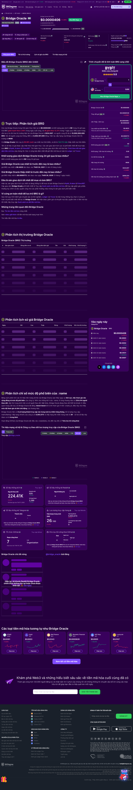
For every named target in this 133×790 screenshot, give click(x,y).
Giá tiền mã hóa (6, 754)
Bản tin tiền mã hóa (7, 719)
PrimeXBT (26, 148)
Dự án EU (63, 740)
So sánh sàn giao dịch (7, 743)
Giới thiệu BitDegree (66, 732)
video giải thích (11, 215)
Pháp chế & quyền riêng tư (100, 780)
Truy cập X (38, 488)
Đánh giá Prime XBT (66, 719)
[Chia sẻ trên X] (99, 367)
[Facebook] (102, 738)
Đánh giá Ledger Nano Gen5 (39, 757)
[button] (102, 2)
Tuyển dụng (64, 754)
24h (96, 36)
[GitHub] (119, 738)
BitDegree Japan (65, 751)
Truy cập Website (79, 510)
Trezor (77, 151)
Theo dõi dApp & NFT (7, 757)
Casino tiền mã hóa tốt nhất (9, 749)
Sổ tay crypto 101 (6, 716)
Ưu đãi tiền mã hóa (7, 730)
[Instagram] (112, 738)
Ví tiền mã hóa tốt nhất (8, 746)
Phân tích (12, 651)
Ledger (70, 151)
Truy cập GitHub (37, 532)
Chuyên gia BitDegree (67, 735)
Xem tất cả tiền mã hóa (66, 661)
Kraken (17, 148)
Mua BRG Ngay (75, 20)
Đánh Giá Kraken (65, 716)
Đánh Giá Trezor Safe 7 (37, 754)
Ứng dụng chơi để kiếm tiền (9, 732)
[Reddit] (116, 738)
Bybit (12, 148)
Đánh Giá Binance (66, 722)
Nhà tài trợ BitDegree (67, 749)
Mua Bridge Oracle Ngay (109, 96)
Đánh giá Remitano (66, 724)
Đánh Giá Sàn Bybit (66, 713)
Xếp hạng (17, 13)
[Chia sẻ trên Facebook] (104, 367)
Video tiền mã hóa (6, 727)
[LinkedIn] (105, 738)
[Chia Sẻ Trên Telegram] (113, 367)
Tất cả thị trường (24, 54)
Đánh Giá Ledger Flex (37, 751)
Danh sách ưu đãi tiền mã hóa (53, 186)
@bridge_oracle (14, 435)
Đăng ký (123, 716)
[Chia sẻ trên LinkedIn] (109, 367)
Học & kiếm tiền (6, 713)
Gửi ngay (80, 503)
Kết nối (127, 1)
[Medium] (109, 738)
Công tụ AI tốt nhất (7, 751)
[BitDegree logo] (7, 764)
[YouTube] (98, 738)
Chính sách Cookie (114, 780)
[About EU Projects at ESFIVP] (97, 755)
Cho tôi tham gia (90, 692)
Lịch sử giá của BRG (41, 54)
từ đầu (19, 218)
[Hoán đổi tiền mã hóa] (110, 84)
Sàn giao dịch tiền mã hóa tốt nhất (11, 740)
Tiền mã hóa (8, 13)
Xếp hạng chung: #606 (8, 22)
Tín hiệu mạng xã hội (60, 54)
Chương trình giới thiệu (67, 743)
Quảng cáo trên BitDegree (68, 746)
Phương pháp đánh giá (67, 738)
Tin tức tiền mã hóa (12, 211)
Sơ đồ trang (87, 780)
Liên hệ (63, 757)
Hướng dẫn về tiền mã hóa (9, 722)
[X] (91, 738)
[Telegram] (95, 738)
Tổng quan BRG (8, 54)
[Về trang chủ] (3, 13)
